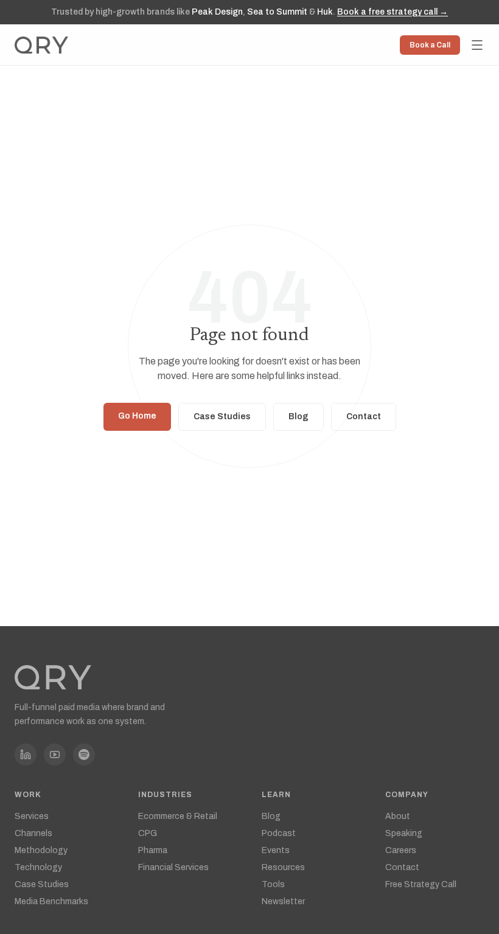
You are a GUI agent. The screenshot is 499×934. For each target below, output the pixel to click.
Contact (363, 416)
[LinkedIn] (26, 754)
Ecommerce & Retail (177, 816)
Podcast (279, 833)
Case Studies (222, 416)
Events (276, 850)
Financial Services (173, 867)
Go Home (137, 415)
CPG (147, 833)
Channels (33, 833)
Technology (38, 867)
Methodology (41, 850)
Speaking (403, 833)
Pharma (152, 850)
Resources (283, 867)
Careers (400, 850)
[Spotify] (84, 754)
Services (32, 816)
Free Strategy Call (420, 884)
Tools (273, 884)
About (397, 816)
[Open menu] (477, 45)
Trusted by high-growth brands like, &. (249, 11)
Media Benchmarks (51, 901)
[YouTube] (55, 754)
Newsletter (283, 901)
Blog (298, 416)
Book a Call (430, 45)
